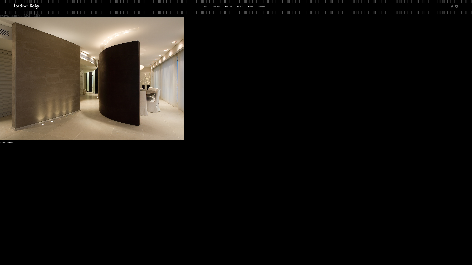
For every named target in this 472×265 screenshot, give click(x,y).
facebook (452, 6)
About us (216, 7)
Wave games (7, 143)
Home (205, 7)
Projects (228, 7)
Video (250, 7)
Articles (240, 7)
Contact (261, 7)
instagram (456, 7)
